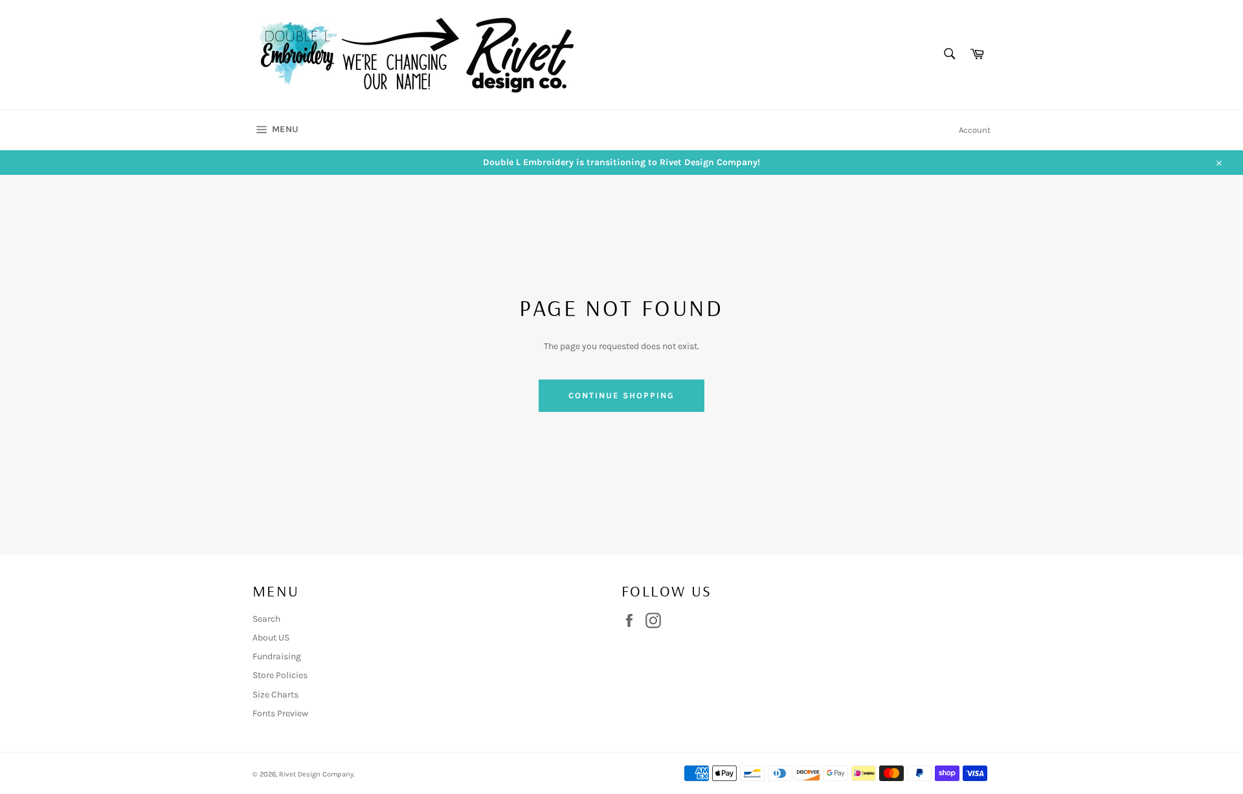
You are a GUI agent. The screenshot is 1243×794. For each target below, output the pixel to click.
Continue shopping (621, 395)
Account (975, 130)
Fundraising (276, 656)
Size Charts (275, 694)
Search (266, 618)
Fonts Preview (280, 713)
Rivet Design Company (316, 774)
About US (270, 637)
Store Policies (280, 675)
